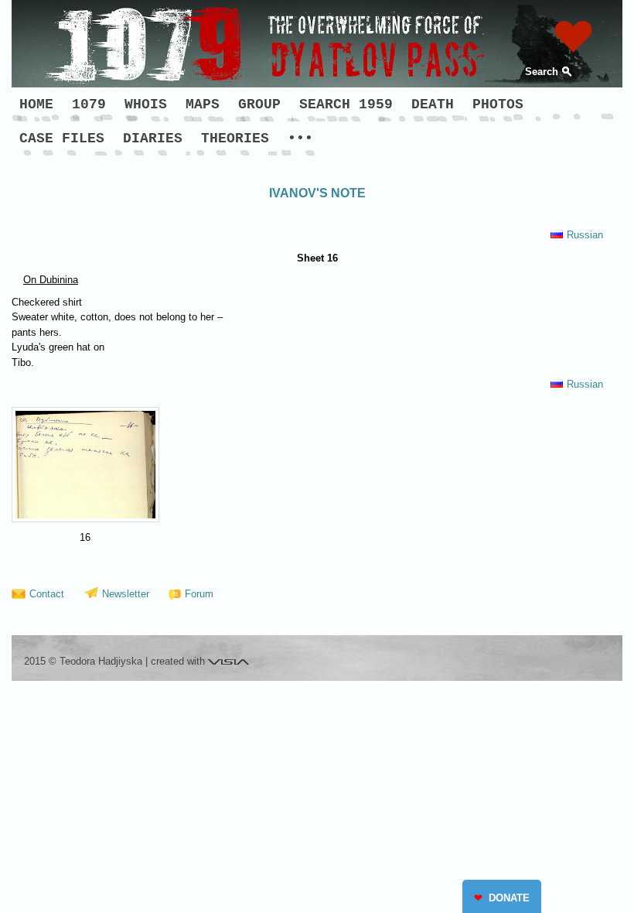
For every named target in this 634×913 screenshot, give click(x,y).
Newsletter (125, 594)
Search (541, 71)
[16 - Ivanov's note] (85, 464)
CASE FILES (61, 138)
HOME (36, 104)
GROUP (259, 104)
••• (300, 138)
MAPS (203, 104)
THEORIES (235, 138)
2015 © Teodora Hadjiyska (83, 661)
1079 (89, 104)
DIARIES (152, 138)
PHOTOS (497, 104)
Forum (199, 594)
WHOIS (145, 104)
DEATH (432, 104)
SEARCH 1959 (346, 104)
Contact (46, 594)
